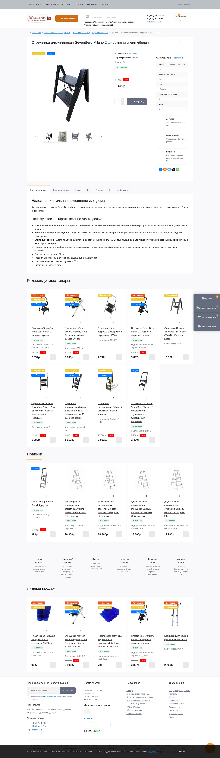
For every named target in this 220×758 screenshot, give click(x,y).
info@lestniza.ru (91, 699)
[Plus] (122, 100)
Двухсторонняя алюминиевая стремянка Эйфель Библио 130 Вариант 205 (174, 508)
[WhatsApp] (177, 169)
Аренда (129, 691)
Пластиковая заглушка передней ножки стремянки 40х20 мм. (43, 639)
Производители (176, 714)
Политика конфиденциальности (50, 696)
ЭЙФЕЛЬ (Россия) (134, 710)
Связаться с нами (176, 704)
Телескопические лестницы (138, 700)
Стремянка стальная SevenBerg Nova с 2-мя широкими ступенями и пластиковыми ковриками (43, 410)
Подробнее (153, 751)
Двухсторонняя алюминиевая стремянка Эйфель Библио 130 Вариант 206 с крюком (141, 508)
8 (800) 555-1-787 (155, 18)
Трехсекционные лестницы (138, 694)
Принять (183, 751)
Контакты (92, 4)
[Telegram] (169, 169)
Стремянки (36, 33)
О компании (35, 4)
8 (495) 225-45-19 (155, 15)
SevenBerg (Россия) (81, 33)
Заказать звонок (154, 21)
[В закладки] (176, 42)
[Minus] (122, 103)
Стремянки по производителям (57, 33)
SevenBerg (133, 53)
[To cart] (53, 357)
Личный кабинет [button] (184, 4)
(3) (124, 62)
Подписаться (67, 690)
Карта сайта (174, 710)
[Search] (87, 17)
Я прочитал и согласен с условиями (51, 698)
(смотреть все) (179, 58)
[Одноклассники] (165, 169)
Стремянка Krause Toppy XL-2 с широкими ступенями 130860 (110, 332)
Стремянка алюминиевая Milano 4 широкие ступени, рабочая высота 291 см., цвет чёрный (76, 410)
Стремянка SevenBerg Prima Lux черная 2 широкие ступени (42, 332)
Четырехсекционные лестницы (139, 697)
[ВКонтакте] (161, 169)
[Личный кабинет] (207, 326)
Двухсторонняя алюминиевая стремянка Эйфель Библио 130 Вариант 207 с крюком (108, 508)
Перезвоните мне (34, 730)
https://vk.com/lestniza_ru (87, 711)
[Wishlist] (55, 299)
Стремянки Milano (100, 33)
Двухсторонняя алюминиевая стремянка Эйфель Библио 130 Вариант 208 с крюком (75, 508)
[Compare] (55, 305)
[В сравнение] (185, 42)
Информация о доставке (58, 4)
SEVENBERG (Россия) (135, 704)
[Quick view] (55, 293)
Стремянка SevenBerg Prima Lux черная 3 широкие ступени (142, 332)
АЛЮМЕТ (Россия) (134, 714)
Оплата (79, 4)
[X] (173, 169)
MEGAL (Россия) (133, 707)
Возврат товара (176, 707)
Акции (104, 4)
